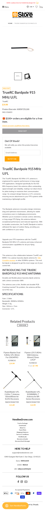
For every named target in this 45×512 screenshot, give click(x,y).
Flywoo (12, 360)
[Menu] (3, 7)
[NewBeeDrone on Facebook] (18, 482)
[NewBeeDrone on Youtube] (25, 482)
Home (10, 23)
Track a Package (22, 423)
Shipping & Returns (22, 432)
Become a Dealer (22, 439)
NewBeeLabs (22, 437)
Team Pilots (22, 430)
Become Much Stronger (22, 441)
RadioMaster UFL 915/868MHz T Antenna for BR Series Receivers (33, 395)
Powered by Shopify (31, 504)
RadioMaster (12, 402)
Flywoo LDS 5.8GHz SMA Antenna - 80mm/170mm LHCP (33, 356)
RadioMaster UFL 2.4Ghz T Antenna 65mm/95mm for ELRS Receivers (12, 395)
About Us (22, 428)
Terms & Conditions (22, 434)
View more (22, 325)
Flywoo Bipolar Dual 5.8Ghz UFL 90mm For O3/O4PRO (12, 355)
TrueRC (5, 101)
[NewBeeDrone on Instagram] (22, 482)
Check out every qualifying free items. (16, 126)
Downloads (22, 425)
